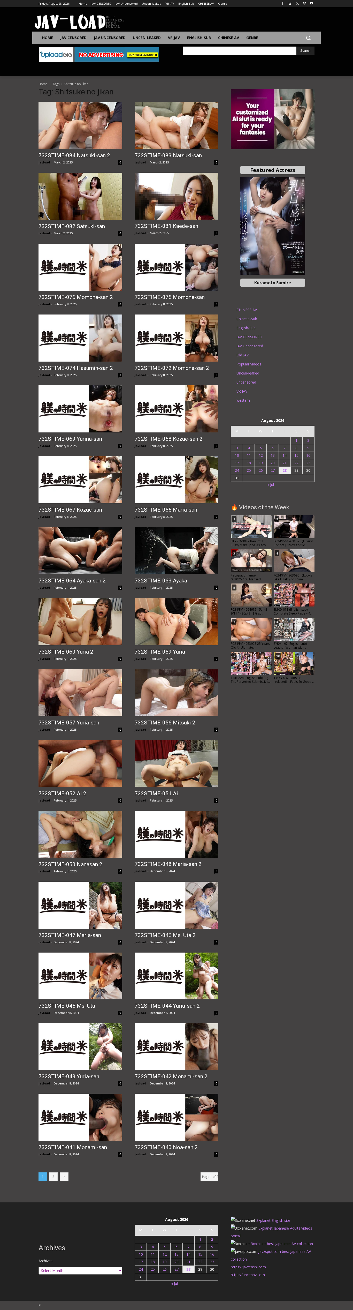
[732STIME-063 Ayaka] (176, 550)
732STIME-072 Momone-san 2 (172, 368)
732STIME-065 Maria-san (166, 510)
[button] (308, 38)
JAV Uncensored (249, 345)
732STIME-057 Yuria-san (69, 723)
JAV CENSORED (249, 336)
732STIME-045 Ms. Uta (67, 1006)
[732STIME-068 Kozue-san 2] (176, 408)
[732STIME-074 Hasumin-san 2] (80, 338)
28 (284, 470)
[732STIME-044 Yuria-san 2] (176, 976)
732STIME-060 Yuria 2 (66, 652)
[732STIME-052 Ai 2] (80, 763)
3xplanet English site (273, 1220)
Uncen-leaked (247, 373)
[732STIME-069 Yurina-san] (80, 408)
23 (308, 462)
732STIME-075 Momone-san (170, 297)
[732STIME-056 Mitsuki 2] (176, 692)
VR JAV (241, 391)
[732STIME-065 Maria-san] (176, 479)
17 (237, 462)
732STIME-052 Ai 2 (62, 793)
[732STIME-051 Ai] (176, 763)
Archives (45, 1260)
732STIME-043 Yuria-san (69, 1076)
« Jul (270, 484)
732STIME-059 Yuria (160, 652)
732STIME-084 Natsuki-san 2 (74, 155)
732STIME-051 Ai (156, 793)
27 (273, 470)
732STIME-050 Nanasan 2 (70, 864)
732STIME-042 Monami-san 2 (171, 1076)
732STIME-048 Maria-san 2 (168, 864)
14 (284, 455)
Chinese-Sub (246, 318)
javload (44, 162)
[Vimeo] (304, 4)
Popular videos (248, 364)
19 (261, 462)
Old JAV (242, 355)
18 (249, 462)
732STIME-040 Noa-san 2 (166, 1147)
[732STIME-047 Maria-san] (80, 905)
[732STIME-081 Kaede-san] (176, 196)
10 (237, 455)
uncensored (246, 382)
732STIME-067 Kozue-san (70, 510)
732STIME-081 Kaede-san (166, 226)
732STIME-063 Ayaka (161, 581)
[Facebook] (283, 4)
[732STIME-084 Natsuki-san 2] (80, 125)
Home (43, 84)
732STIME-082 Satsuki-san (72, 226)
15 (296, 455)
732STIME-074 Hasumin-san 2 (76, 368)
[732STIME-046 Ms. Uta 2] (176, 905)
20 (273, 462)
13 (273, 455)
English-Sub (246, 327)
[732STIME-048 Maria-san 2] (176, 834)
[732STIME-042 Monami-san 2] (176, 1046)
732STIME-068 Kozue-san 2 (169, 439)
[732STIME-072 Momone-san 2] (176, 338)
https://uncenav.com (248, 1274)
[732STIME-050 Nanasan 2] (80, 834)
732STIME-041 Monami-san (73, 1147)
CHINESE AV (246, 309)
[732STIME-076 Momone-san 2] (80, 267)
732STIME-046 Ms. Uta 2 (165, 935)
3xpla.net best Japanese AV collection (282, 1243)
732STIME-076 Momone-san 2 (76, 297)
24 (237, 470)
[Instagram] (290, 4)
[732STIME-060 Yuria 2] (80, 621)
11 (249, 455)
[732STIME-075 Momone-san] (176, 267)
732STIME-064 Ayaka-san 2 (72, 581)
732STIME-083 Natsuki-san (168, 155)
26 (261, 470)
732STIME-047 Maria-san (70, 935)
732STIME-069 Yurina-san (70, 439)
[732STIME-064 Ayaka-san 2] (80, 550)
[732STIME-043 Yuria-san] (80, 1046)
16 (308, 455)
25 (249, 470)
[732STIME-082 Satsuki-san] (80, 196)
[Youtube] (311, 4)
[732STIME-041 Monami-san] (80, 1117)
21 (284, 462)
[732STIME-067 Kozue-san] (80, 479)
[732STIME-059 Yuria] (176, 621)
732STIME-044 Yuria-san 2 (167, 1006)
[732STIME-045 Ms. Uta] (80, 976)
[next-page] (64, 1176)
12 (261, 455)
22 (296, 462)
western (243, 400)
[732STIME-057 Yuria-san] (80, 692)
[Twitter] (297, 4)
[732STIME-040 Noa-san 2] (176, 1117)
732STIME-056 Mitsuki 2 (165, 723)
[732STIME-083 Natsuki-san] (176, 125)
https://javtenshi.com (248, 1266)
